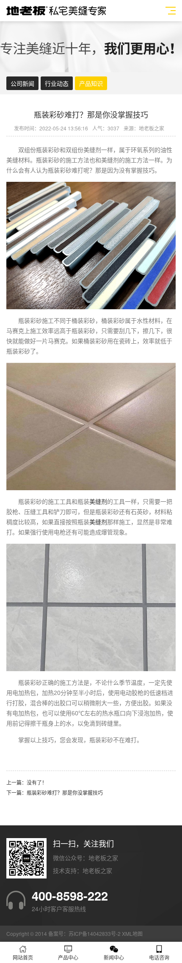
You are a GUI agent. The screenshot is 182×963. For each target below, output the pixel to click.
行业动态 (57, 83)
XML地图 (132, 933)
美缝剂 (98, 501)
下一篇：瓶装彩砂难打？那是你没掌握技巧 (54, 792)
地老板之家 (97, 870)
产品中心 (68, 957)
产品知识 (91, 83)
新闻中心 (114, 957)
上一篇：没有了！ (26, 782)
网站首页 (23, 957)
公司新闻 (22, 83)
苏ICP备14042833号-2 (95, 933)
